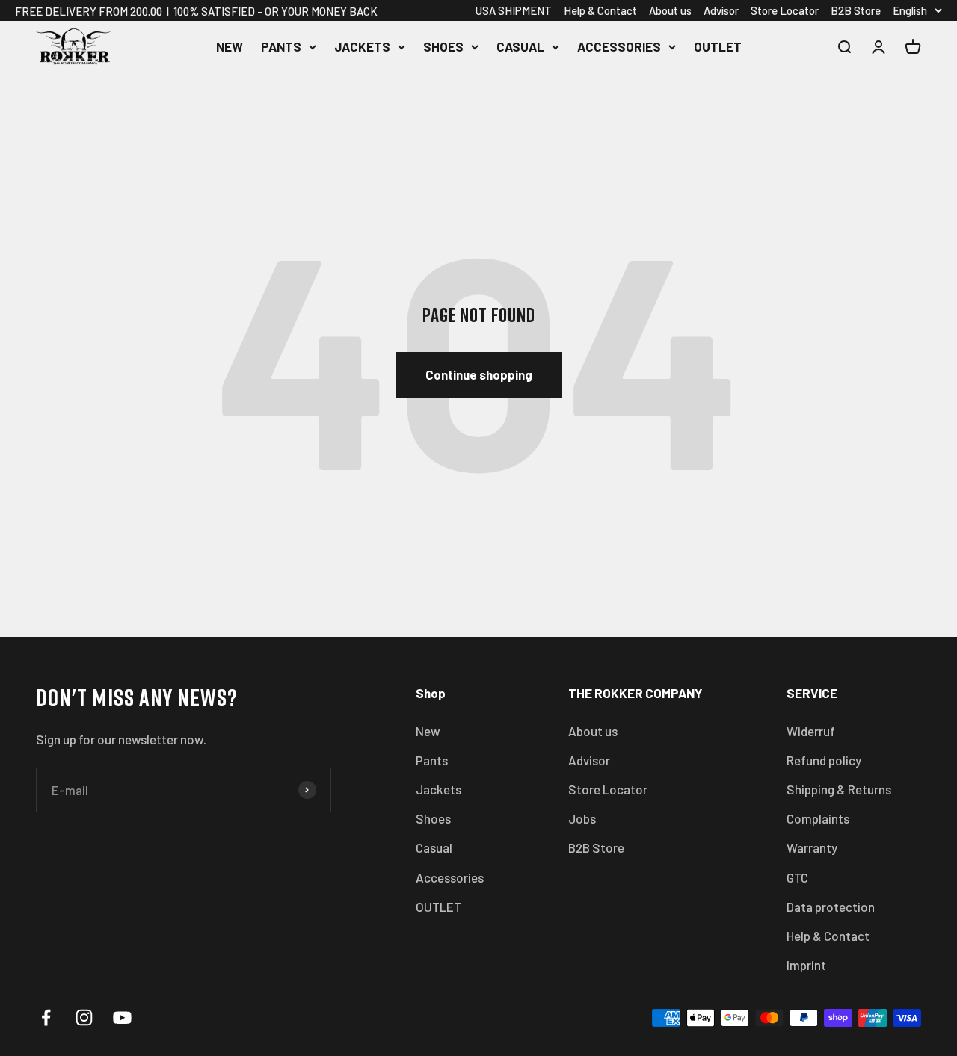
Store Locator (785, 10)
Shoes (443, 46)
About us (670, 10)
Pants (281, 46)
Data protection (831, 906)
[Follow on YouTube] (122, 1017)
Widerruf (811, 730)
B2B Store (856, 10)
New (229, 46)
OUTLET (718, 46)
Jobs (582, 818)
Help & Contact (600, 10)
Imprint (806, 964)
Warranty (812, 847)
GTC (797, 877)
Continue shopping (478, 374)
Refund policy (824, 760)
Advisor (721, 10)
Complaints (818, 818)
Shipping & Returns (839, 789)
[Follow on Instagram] (84, 1017)
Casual (520, 46)
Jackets (362, 46)
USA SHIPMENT (514, 10)
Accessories (619, 46)
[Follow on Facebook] (46, 1017)
